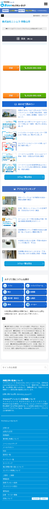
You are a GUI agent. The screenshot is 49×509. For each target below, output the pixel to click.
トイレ (10, 285)
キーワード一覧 (8, 459)
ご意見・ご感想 (8, 475)
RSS (4, 451)
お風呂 (32, 298)
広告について (7, 498)
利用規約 (6, 435)
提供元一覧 (7, 455)
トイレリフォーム (36, 285)
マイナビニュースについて (9, 421)
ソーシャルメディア (10, 444)
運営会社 (6, 491)
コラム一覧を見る (24, 177)
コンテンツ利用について (11, 470)
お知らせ (6, 428)
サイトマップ (7, 463)
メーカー (33, 304)
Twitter (44, 498)
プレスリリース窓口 (10, 486)
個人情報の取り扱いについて (13, 467)
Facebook (36, 498)
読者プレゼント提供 (10, 483)
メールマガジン (8, 447)
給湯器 (32, 292)
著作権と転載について (11, 439)
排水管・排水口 (13, 298)
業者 (9, 304)
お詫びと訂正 (7, 431)
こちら (25, 394)
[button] (46, 367)
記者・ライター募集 (10, 495)
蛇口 (9, 292)
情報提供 (6, 479)
